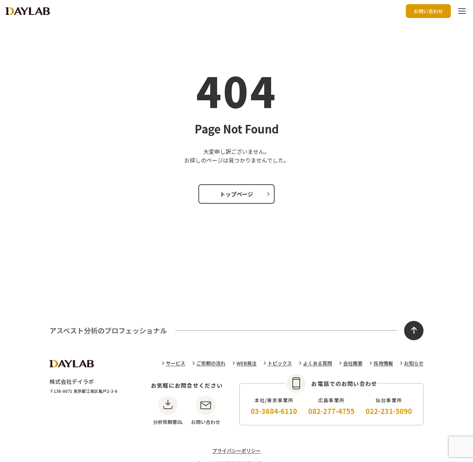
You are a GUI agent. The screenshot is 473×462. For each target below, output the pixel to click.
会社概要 (353, 363)
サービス (175, 363)
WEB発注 (247, 363)
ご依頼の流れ (210, 363)
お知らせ (413, 363)
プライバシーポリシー (236, 450)
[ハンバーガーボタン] (462, 11)
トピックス (280, 363)
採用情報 (383, 363)
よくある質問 (317, 363)
